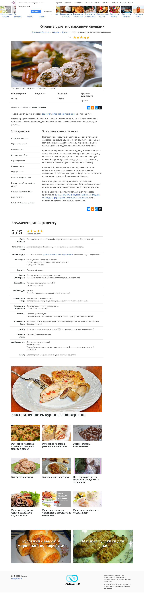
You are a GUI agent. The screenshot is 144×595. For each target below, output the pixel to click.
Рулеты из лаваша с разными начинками (55, 445)
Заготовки (78, 3)
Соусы (123, 3)
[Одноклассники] (92, 107)
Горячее (58, 3)
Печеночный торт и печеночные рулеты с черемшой (86, 479)
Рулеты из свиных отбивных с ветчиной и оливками (56, 513)
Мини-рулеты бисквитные (81, 445)
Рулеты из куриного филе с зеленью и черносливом (23, 513)
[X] (100, 107)
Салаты (115, 3)
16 (70, 37)
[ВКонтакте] (88, 107)
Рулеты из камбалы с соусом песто (85, 511)
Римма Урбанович (39, 107)
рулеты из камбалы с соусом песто (58, 254)
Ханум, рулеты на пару (55, 477)
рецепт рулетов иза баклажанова (58, 114)
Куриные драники (22, 477)
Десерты (68, 3)
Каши (97, 3)
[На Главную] (72, 585)
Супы (130, 3)
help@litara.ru (16, 578)
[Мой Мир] (96, 107)
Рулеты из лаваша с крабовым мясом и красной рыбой (22, 446)
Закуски (89, 3)
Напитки (105, 3)
